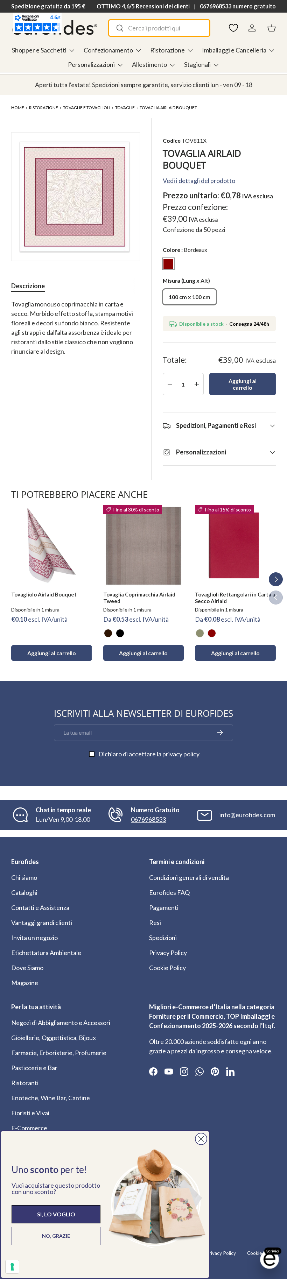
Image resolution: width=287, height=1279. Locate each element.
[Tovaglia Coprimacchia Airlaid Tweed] (143, 545)
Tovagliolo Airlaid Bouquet (44, 594)
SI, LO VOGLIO (56, 1214)
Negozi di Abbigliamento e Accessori (60, 1022)
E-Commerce (29, 1128)
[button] (271, 28)
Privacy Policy (168, 952)
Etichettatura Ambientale (46, 952)
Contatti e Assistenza (40, 907)
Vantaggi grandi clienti (41, 922)
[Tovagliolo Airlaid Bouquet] (51, 545)
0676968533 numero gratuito (238, 6)
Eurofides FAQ (169, 892)
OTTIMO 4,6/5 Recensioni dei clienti (143, 6)
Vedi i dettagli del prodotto (199, 180)
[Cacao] (108, 633)
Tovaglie (125, 107)
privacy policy (181, 754)
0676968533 (148, 819)
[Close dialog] (201, 1139)
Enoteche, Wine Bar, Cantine (50, 1098)
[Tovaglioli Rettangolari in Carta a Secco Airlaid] (235, 545)
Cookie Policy (167, 967)
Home (17, 107)
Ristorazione (43, 107)
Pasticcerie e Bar (34, 1068)
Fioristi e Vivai (30, 1113)
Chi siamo (24, 877)
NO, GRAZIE (56, 1236)
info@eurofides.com (247, 815)
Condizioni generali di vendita (189, 877)
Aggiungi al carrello (243, 384)
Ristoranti (24, 1083)
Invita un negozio (34, 937)
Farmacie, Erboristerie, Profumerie (58, 1053)
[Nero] (120, 633)
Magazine (24, 983)
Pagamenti (163, 907)
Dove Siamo (27, 967)
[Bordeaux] (212, 633)
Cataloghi (24, 892)
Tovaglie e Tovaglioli (86, 107)
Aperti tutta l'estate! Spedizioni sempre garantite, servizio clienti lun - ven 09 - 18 (143, 85)
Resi (155, 922)
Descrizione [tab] (28, 286)
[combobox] (159, 28)
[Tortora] (200, 633)
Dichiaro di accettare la (149, 754)
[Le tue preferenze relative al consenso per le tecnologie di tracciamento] (12, 1266)
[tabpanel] (75, 332)
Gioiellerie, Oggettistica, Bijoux (53, 1037)
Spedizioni (163, 937)
